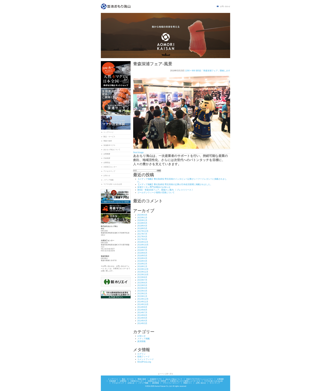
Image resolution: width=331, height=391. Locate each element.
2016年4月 (142, 258)
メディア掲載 (108, 180)
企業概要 (106, 154)
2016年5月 (142, 255)
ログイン (141, 354)
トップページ (108, 132)
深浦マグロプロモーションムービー (199, 379)
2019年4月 (142, 226)
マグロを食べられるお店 (112, 184)
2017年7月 (142, 234)
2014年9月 (142, 307)
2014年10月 (142, 304)
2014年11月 (142, 302)
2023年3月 (142, 215)
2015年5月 (142, 285)
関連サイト (187, 383)
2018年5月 (142, 228)
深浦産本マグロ (109, 145)
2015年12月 (142, 269)
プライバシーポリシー (171, 383)
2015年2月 (142, 293)
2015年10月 (142, 274)
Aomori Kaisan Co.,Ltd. (163, 386)
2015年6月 (142, 283)
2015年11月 (142, 272)
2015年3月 (142, 291)
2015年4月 (142, 288)
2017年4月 (142, 236)
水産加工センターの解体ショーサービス (185, 381)
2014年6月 (142, 315)
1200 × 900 (190, 70)
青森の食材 (107, 141)
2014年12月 (142, 299)
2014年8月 (142, 310)
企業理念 (106, 163)
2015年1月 (142, 296)
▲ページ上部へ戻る (165, 374)
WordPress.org (144, 362)
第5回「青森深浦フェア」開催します (213, 70)
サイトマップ (215, 383)
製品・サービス (109, 137)
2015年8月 (142, 277)
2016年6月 (142, 253)
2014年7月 (142, 312)
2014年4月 (142, 321)
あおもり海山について (111, 149)
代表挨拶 (106, 158)
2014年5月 (142, 318)
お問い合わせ (225, 6)
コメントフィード (145, 359)
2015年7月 (142, 280)
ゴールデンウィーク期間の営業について (156, 192)
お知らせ (106, 175)
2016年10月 (142, 245)
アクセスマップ (109, 171)
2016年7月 (142, 250)
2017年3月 (142, 239)
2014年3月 (142, 323)
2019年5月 (142, 223)
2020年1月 (142, 220)
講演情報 (141, 341)
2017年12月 (142, 231)
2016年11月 (142, 242)
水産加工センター (110, 167)
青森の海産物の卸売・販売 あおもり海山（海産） (116, 6)
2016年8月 (142, 247)
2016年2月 (142, 264)
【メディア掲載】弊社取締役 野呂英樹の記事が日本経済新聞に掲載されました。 (174, 184)
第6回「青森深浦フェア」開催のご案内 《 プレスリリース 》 (165, 190)
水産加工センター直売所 (157, 381)
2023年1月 (142, 217)
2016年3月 (142, 261)
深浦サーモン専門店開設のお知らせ (153, 187)
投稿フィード (143, 356)
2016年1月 (142, 266)
